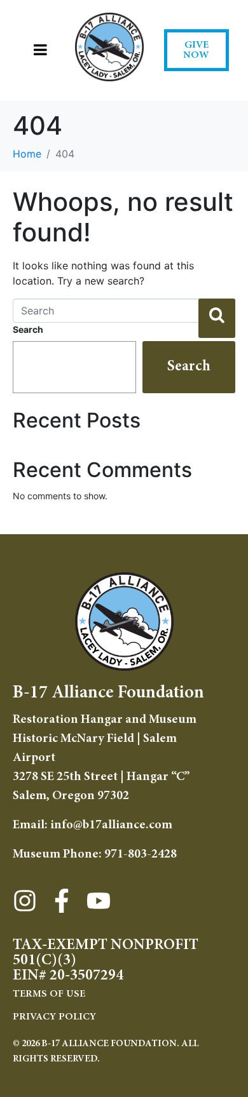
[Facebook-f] (62, 901)
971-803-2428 (140, 854)
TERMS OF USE (49, 994)
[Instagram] (25, 901)
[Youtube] (98, 901)
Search (28, 329)
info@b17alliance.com (111, 825)
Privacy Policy (54, 1017)
